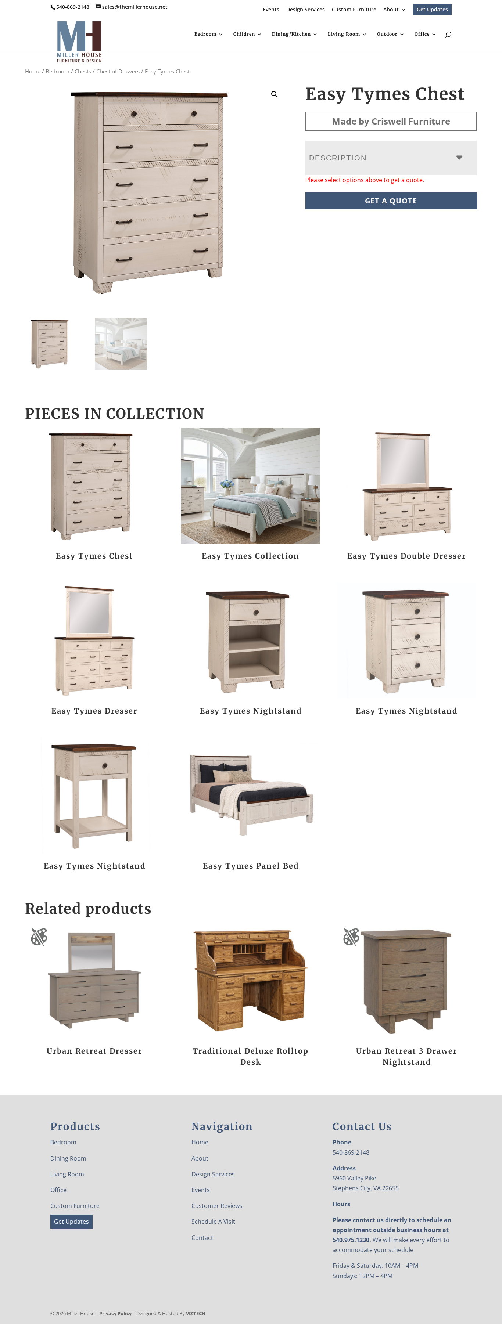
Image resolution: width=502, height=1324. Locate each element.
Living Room (344, 34)
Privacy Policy (115, 1313)
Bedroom (205, 34)
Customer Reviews (217, 1206)
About (391, 10)
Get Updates (432, 9)
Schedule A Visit (213, 1221)
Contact (202, 1238)
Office (422, 34)
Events (271, 10)
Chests (83, 71)
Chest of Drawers (118, 71)
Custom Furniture (354, 10)
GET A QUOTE (391, 201)
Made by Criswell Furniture (391, 121)
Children (244, 34)
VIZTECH (195, 1313)
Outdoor (387, 34)
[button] (274, 94)
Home (32, 71)
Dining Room (68, 1158)
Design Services (305, 10)
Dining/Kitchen (291, 34)
